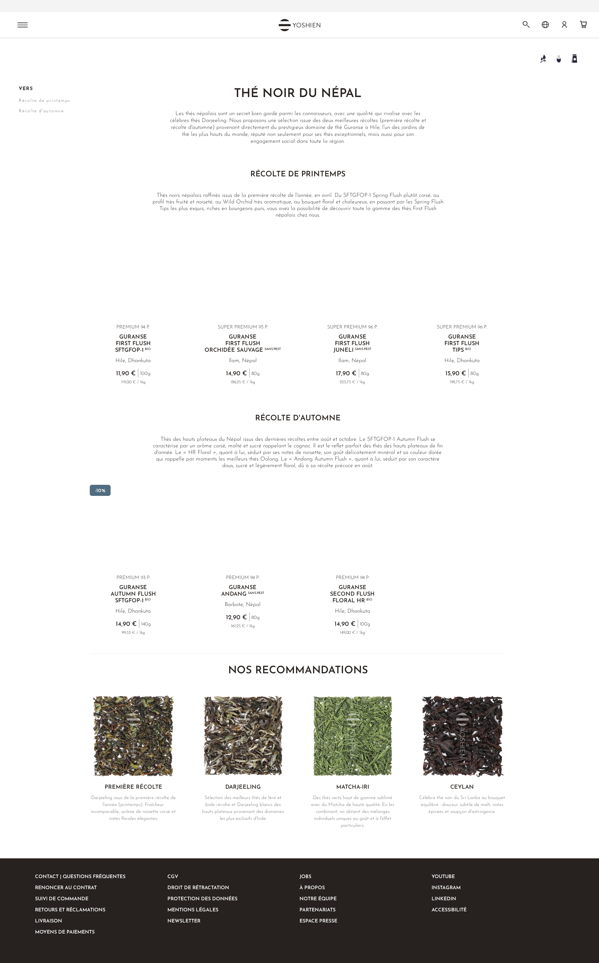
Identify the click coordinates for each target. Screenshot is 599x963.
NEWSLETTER (183, 921)
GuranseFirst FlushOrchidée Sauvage (243, 343)
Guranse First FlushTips (461, 343)
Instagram (446, 888)
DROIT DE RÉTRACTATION (198, 888)
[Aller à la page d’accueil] (23, 58)
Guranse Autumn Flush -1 (133, 594)
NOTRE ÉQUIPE (318, 899)
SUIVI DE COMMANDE (61, 899)
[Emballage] (574, 58)
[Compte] (564, 24)
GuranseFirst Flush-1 (133, 343)
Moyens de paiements (65, 932)
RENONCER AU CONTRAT (66, 888)
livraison (48, 921)
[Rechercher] (526, 24)
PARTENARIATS (318, 910)
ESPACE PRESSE (318, 921)
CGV (172, 876)
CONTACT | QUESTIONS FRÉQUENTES (80, 876)
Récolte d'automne (41, 111)
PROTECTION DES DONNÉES (202, 899)
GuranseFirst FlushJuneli (352, 343)
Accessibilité (449, 910)
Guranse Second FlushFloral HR (352, 594)
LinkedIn (444, 899)
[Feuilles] (543, 58)
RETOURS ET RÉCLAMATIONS (70, 910)
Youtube (443, 876)
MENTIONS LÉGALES (192, 910)
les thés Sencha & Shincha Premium (277, 6)
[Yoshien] (299, 25)
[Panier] (583, 24)
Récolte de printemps (44, 100)
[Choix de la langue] (545, 24)
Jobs (305, 876)
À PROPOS (312, 888)
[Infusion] (559, 58)
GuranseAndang (242, 591)
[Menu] (22, 25)
